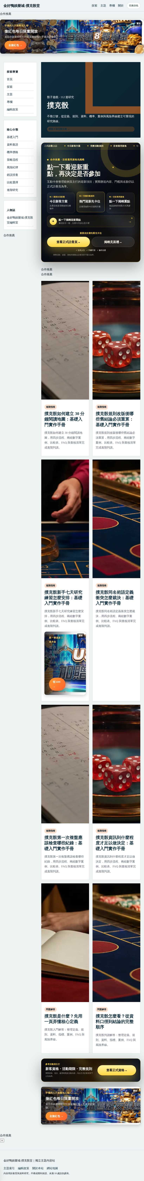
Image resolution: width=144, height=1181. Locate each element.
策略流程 (12, 159)
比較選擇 (12, 182)
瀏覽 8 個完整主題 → (59, 129)
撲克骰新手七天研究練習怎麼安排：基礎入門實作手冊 (63, 597)
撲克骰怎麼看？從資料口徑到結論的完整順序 (115, 1021)
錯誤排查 (12, 174)
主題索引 (9, 1168)
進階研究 (12, 189)
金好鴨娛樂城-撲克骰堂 (22, 6)
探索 (94, 5)
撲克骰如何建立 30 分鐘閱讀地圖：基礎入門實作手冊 (64, 419)
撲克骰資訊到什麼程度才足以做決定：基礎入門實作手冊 (115, 843)
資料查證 (12, 144)
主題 (103, 5)
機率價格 (12, 152)
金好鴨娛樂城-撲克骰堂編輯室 (20, 220)
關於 (121, 5)
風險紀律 (12, 167)
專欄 (112, 5)
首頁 (9, 79)
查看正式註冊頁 (68, 242)
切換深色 (133, 5)
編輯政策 (12, 109)
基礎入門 (12, 137)
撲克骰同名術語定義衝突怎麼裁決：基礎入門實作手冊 (115, 597)
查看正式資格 (116, 1070)
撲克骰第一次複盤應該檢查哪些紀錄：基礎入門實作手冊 (63, 843)
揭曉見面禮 (113, 242)
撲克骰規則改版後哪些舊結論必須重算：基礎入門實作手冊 (115, 419)
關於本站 (38, 1168)
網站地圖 (52, 1168)
